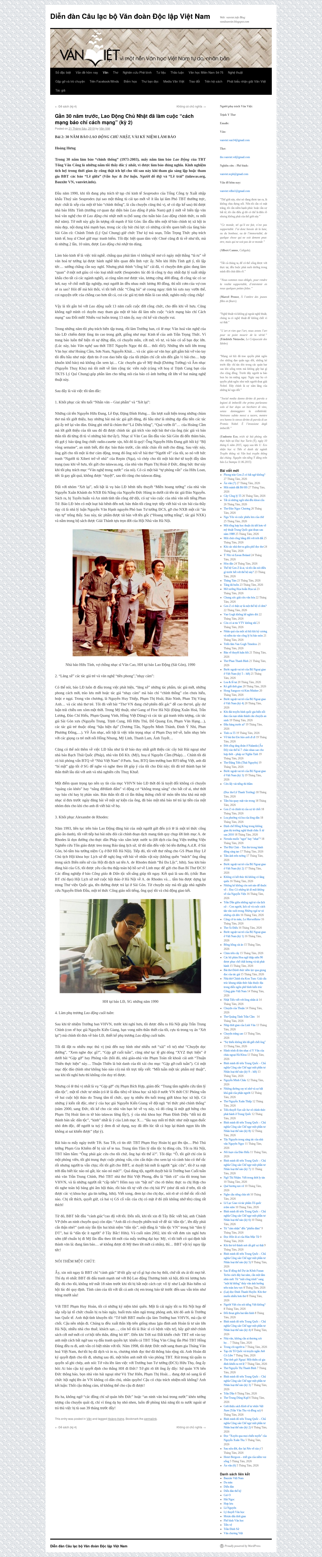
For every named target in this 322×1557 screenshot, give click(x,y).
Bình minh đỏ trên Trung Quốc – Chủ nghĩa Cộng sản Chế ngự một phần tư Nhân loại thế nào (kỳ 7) (245, 1165)
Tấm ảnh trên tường (235, 855)
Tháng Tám (230, 580)
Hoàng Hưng (116, 1419)
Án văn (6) (230, 1465)
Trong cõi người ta (234, 1347)
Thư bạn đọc (150, 81)
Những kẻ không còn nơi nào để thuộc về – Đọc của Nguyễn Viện (245, 890)
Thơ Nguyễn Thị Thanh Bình (240, 1368)
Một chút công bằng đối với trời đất (243, 538)
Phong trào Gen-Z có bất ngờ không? (244, 474)
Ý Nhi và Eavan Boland (237, 555)
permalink (150, 1419)
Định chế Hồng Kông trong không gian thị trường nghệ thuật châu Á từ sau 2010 (244, 830)
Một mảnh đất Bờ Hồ (236, 487)
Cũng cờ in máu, (242, 919)
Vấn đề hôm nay (87, 72)
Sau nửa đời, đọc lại (242, 1448)
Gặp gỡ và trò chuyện (70, 81)
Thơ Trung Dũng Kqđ (236, 1397)
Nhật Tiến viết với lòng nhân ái (241, 999)
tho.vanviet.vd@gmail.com (235, 157)
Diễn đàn (229, 1486)
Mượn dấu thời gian (235, 1516)
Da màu (228, 1482)
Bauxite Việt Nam (234, 1478)
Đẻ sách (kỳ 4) (66, 106)
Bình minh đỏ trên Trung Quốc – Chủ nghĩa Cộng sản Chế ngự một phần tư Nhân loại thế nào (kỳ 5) (245, 1258)
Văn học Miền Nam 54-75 (206, 72)
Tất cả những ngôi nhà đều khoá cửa (244, 500)
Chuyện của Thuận (234, 1008)
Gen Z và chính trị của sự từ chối (242, 809)
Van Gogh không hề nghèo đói (241, 614)
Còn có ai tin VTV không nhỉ (240, 623)
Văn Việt (104, 128)
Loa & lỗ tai (230, 682)
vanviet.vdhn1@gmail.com (235, 191)
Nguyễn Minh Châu (235, 1080)
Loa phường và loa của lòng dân (242, 817)
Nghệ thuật (235, 72)
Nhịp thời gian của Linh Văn (240, 1025)
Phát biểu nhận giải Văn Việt (246, 81)
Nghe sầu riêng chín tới (237, 1194)
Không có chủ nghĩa (191, 106)
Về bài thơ (239, 737)
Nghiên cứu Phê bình (137, 72)
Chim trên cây (231, 953)
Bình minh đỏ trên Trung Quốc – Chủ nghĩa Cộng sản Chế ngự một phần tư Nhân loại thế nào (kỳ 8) (245, 1127)
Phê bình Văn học (234, 1520)
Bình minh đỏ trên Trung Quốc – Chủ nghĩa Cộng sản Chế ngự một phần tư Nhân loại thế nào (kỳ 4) (245, 1326)
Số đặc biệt (63, 72)
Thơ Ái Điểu (231, 927)
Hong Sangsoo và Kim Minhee (241, 690)
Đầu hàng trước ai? (234, 724)
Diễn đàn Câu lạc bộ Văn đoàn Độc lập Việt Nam (130, 16)
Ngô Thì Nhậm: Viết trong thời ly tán (244, 1177)
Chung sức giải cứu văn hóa (239, 597)
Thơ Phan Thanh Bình (236, 661)
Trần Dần (229, 1393)
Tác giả (60, 90)
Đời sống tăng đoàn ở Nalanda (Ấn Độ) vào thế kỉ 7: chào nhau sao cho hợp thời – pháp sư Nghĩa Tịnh (244, 750)
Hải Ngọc (229, 1499)
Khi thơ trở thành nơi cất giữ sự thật (244, 1245)
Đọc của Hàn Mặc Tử (241, 1236)
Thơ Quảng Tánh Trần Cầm (240, 1016)
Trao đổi (194, 81)
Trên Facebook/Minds (104, 81)
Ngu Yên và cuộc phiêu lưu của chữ (244, 517)
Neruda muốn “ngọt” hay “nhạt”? (242, 838)
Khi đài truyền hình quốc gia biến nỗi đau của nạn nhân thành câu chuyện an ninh (245, 716)
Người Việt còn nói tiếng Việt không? (244, 1304)
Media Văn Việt (173, 81)
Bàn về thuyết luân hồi (236, 652)
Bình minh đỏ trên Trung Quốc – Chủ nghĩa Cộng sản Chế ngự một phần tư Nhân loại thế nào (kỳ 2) (245, 1423)
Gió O (227, 1495)
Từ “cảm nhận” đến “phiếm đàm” (242, 1228)
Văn (105, 72)
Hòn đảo (228, 563)
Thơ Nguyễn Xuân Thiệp (238, 1101)
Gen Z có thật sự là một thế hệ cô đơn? (245, 606)
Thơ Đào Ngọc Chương (237, 508)
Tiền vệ (228, 1524)
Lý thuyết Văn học (234, 1512)
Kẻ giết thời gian (233, 686)
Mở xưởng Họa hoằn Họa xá (240, 589)
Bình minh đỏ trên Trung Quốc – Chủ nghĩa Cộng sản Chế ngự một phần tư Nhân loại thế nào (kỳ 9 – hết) (245, 1067)
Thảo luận (177, 72)
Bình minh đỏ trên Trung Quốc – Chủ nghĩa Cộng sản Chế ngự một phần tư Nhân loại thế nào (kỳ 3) (245, 1381)
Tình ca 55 (229, 733)
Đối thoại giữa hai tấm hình (239, 1313)
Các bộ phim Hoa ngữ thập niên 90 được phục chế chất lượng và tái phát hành (244, 962)
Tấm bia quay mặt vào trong (239, 800)
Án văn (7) (230, 483)
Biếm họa (130, 81)
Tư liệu (161, 72)
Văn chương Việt (233, 1533)
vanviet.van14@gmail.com (235, 140)
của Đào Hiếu (236, 1152)
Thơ (115, 72)
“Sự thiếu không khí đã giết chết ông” (245, 1042)
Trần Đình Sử (231, 1529)
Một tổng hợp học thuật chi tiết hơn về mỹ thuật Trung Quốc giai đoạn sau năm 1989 (245, 530)
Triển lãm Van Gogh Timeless (240, 644)
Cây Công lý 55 (232, 496)
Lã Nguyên (230, 1507)
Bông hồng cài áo (233, 944)
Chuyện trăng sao (233, 1033)
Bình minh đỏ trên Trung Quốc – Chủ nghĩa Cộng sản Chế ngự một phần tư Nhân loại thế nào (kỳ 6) (245, 1216)
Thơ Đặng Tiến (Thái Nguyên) (241, 762)
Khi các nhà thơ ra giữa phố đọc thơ (244, 546)
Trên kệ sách (213, 81)
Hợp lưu (228, 1503)
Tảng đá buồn (231, 584)
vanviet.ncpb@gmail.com (234, 174)
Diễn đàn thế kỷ (232, 1491)
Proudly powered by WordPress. (243, 1546)
